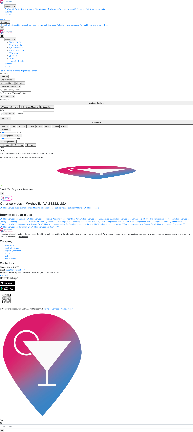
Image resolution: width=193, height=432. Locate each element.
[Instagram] (8, 275)
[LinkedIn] (6, 275)
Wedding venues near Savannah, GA (15, 227)
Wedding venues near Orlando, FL (117, 221)
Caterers (44, 208)
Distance (5, 130)
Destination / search (9, 86)
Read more (23, 237)
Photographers (54, 208)
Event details (6, 96)
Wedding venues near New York (66, 219)
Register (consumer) (13, 250)
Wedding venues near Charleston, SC (169, 224)
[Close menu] (2, 36)
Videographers (67, 208)
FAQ (6, 256)
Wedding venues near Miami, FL (159, 219)
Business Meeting (32, 208)
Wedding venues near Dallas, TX (55, 224)
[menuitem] (11, 9)
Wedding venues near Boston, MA (83, 224)
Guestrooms (20, 208)
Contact (7, 14)
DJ (75, 208)
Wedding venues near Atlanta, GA (26, 224)
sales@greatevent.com (15, 270)
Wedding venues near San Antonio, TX (129, 219)
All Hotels (20, 83)
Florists (80, 208)
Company (9, 6)
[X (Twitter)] (3, 275)
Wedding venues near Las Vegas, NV (148, 221)
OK (2, 193)
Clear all (4, 76)
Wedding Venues (7, 208)
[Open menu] (2, 28)
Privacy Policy (67, 309)
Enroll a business (13, 71)
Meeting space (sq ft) (10, 136)
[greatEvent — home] (96, 2)
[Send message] (2, 430)
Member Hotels (7, 83)
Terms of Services (51, 309)
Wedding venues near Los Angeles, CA (96, 219)
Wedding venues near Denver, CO (139, 224)
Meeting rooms (7, 142)
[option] (10, 107)
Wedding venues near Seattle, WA (45, 227)
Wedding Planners (91, 208)
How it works (10, 258)
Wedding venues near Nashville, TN (88, 221)
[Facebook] (1, 275)
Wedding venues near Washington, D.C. (56, 221)
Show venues (7, 80)
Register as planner (29, 71)
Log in (2, 19)
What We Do (9, 245)
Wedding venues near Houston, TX (25, 221)
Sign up (4, 22)
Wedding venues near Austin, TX (111, 224)
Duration (5, 118)
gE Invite (8, 12)
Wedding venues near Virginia (40, 219)
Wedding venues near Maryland (13, 219)
